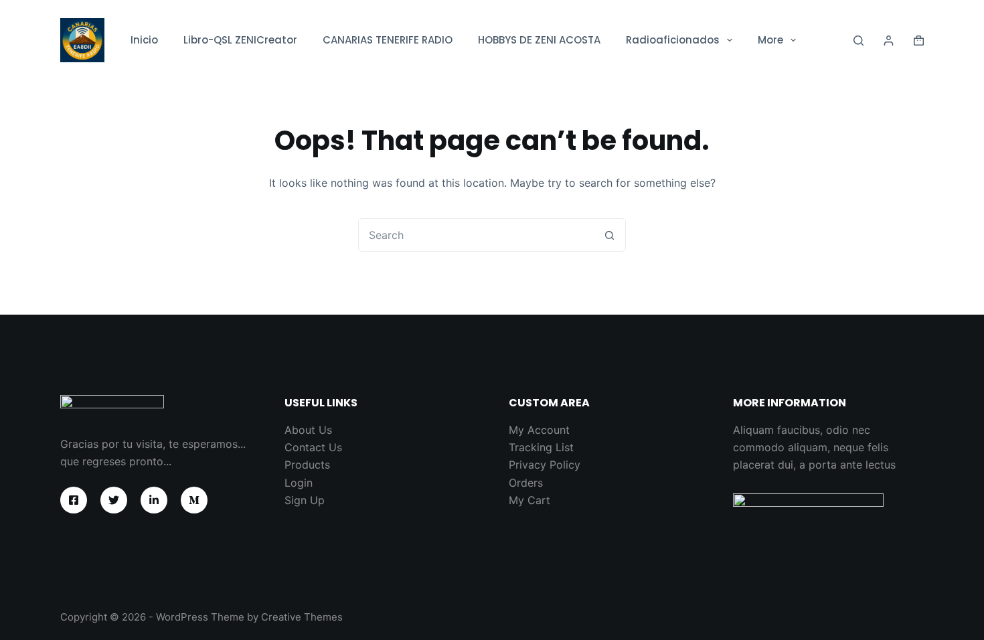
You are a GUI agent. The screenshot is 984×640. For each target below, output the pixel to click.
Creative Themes (302, 617)
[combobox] (476, 235)
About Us (308, 429)
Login (298, 482)
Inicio (144, 40)
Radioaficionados (673, 40)
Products (307, 464)
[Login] (889, 40)
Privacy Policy (544, 464)
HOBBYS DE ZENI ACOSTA (539, 40)
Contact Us (313, 447)
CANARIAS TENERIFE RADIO (388, 40)
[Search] (858, 40)
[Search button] (609, 235)
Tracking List (541, 447)
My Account (539, 429)
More (770, 40)
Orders (526, 482)
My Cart (529, 500)
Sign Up (304, 500)
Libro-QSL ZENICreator (240, 40)
